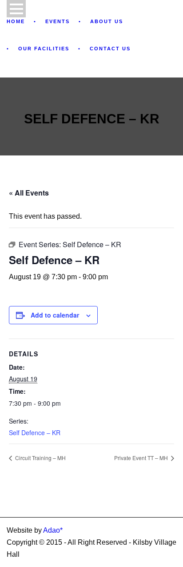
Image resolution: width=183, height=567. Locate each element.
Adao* (53, 530)
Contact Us (110, 48)
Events (57, 21)
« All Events (29, 193)
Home (16, 21)
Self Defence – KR (34, 432)
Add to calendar (55, 314)
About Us (106, 21)
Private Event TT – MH (141, 457)
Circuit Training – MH (40, 457)
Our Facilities (43, 48)
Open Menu (16, 8)
